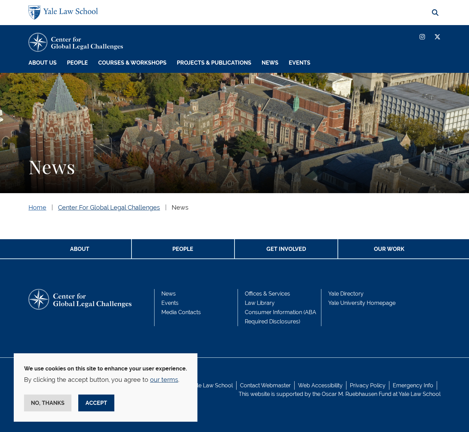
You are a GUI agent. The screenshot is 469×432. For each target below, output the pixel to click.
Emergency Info (413, 385)
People (77, 62)
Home (37, 207)
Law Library (260, 303)
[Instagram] (422, 37)
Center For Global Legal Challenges (109, 207)
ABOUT (79, 249)
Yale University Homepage (362, 303)
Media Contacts (181, 312)
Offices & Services (267, 293)
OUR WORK (389, 249)
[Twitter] (437, 37)
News (270, 62)
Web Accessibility (320, 385)
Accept (96, 403)
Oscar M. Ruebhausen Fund (356, 394)
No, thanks (48, 403)
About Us (42, 62)
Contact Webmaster (265, 385)
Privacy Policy (368, 385)
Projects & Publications (214, 62)
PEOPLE (182, 249)
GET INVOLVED (286, 249)
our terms (164, 379)
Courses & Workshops (132, 62)
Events (299, 62)
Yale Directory (346, 293)
